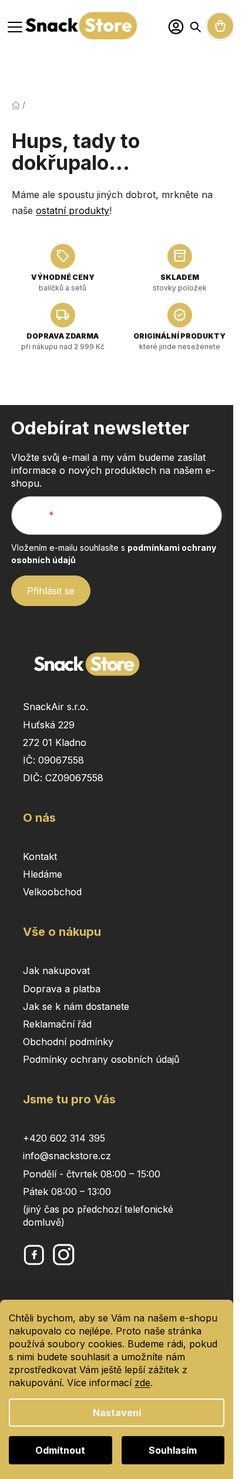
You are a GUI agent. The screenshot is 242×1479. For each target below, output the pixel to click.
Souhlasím (173, 1450)
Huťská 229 (49, 725)
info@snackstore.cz (67, 1156)
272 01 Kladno (54, 742)
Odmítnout (60, 1450)
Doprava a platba (61, 989)
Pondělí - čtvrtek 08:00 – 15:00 (91, 1174)
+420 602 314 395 (64, 1138)
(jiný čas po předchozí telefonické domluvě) (98, 1215)
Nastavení (117, 1412)
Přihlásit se (51, 591)
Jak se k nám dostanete (76, 1006)
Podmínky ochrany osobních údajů (101, 1059)
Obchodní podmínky (68, 1042)
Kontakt (40, 856)
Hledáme (42, 874)
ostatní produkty (72, 210)
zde (142, 1382)
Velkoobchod (52, 892)
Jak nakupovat (56, 970)
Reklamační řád (57, 1024)
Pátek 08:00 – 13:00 (67, 1191)
